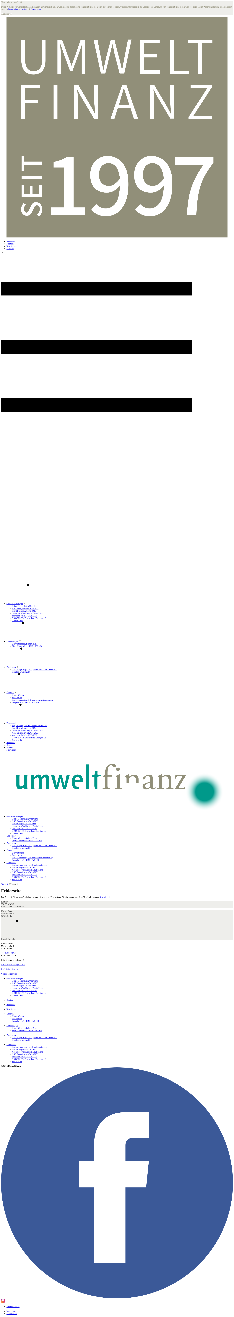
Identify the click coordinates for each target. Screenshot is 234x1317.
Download (11, 723)
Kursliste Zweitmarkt (21, 672)
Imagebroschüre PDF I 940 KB (25, 702)
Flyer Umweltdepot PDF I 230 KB (27, 646)
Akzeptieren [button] (6, 14)
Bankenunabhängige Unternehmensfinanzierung (32, 700)
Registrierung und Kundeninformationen (29, 725)
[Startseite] (117, 783)
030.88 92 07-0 (7, 904)
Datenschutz (11, 1313)
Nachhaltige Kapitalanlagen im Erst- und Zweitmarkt (34, 669)
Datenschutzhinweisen (17, 9)
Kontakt (9, 244)
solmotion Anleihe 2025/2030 (24, 616)
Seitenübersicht (106, 897)
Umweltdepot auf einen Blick (24, 644)
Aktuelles (10, 241)
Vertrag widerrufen (9, 974)
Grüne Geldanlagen (14, 603)
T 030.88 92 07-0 (8, 953)
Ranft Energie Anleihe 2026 (24, 611)
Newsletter (11, 246)
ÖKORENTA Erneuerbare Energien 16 (29, 618)
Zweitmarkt (11, 667)
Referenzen (17, 697)
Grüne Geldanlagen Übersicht (25, 606)
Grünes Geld (17, 620)
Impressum (36, 9)
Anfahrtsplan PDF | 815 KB (13, 964)
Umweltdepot (12, 641)
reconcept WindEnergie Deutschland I (28, 613)
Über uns (10, 692)
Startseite (5, 884)
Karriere (10, 248)
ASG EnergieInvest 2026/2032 (25, 608)
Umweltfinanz (18, 695)
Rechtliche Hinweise (10, 969)
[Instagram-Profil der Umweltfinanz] (3, 1302)
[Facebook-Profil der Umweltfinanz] (117, 1297)
